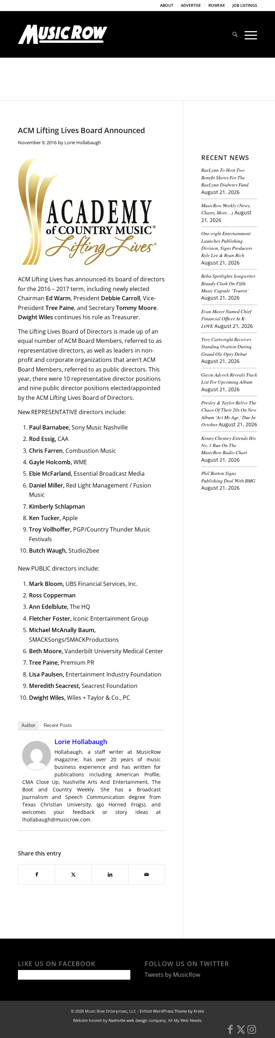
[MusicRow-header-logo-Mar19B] (62, 34)
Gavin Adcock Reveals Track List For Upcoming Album (229, 378)
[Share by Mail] (147, 874)
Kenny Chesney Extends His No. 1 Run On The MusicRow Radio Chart (228, 445)
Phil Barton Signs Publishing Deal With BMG (228, 477)
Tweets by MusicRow (172, 975)
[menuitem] (166, 5)
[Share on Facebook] (36, 874)
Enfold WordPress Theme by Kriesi (172, 1011)
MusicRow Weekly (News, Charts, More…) (226, 209)
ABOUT (166, 5)
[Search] (235, 34)
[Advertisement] (238, 537)
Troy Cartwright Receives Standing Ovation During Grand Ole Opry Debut (226, 346)
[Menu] (249, 34)
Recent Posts (58, 725)
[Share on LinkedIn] (110, 874)
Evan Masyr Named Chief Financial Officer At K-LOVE (226, 318)
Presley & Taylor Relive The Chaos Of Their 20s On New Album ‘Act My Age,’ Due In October (228, 413)
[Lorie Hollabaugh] (36, 767)
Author (28, 725)
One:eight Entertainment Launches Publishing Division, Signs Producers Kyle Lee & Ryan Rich (226, 244)
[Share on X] (73, 874)
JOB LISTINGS (244, 5)
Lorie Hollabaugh (82, 142)
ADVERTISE (191, 5)
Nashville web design (128, 1020)
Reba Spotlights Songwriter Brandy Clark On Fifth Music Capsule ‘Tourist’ (228, 283)
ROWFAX (216, 5)
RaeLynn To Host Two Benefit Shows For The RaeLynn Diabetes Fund (225, 177)
